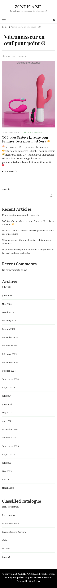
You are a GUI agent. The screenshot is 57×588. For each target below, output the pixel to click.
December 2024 (10, 362)
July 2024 (6, 396)
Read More (8, 171)
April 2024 (7, 421)
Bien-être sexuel (10, 507)
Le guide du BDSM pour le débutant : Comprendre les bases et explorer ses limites (28, 251)
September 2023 (10, 446)
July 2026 (6, 287)
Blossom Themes (43, 577)
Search (6, 189)
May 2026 (7, 304)
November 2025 (10, 345)
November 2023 (10, 429)
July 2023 (6, 463)
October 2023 (9, 437)
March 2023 (8, 488)
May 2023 (7, 471)
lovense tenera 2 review (14, 532)
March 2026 (8, 312)
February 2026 (9, 320)
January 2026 (8, 329)
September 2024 (10, 379)
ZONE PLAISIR (28, 7)
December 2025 (10, 337)
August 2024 (8, 387)
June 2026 (7, 295)
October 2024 (9, 371)
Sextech (38, 133)
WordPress (34, 581)
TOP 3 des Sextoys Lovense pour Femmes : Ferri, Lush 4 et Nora (25, 139)
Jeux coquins (8, 515)
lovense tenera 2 (10, 523)
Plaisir (27, 133)
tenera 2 (6, 557)
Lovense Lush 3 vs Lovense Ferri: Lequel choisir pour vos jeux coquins (28, 232)
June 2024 (7, 404)
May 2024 (7, 412)
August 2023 (8, 454)
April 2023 (7, 479)
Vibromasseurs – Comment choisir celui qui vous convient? (26, 242)
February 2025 (9, 354)
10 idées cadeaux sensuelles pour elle (21, 215)
